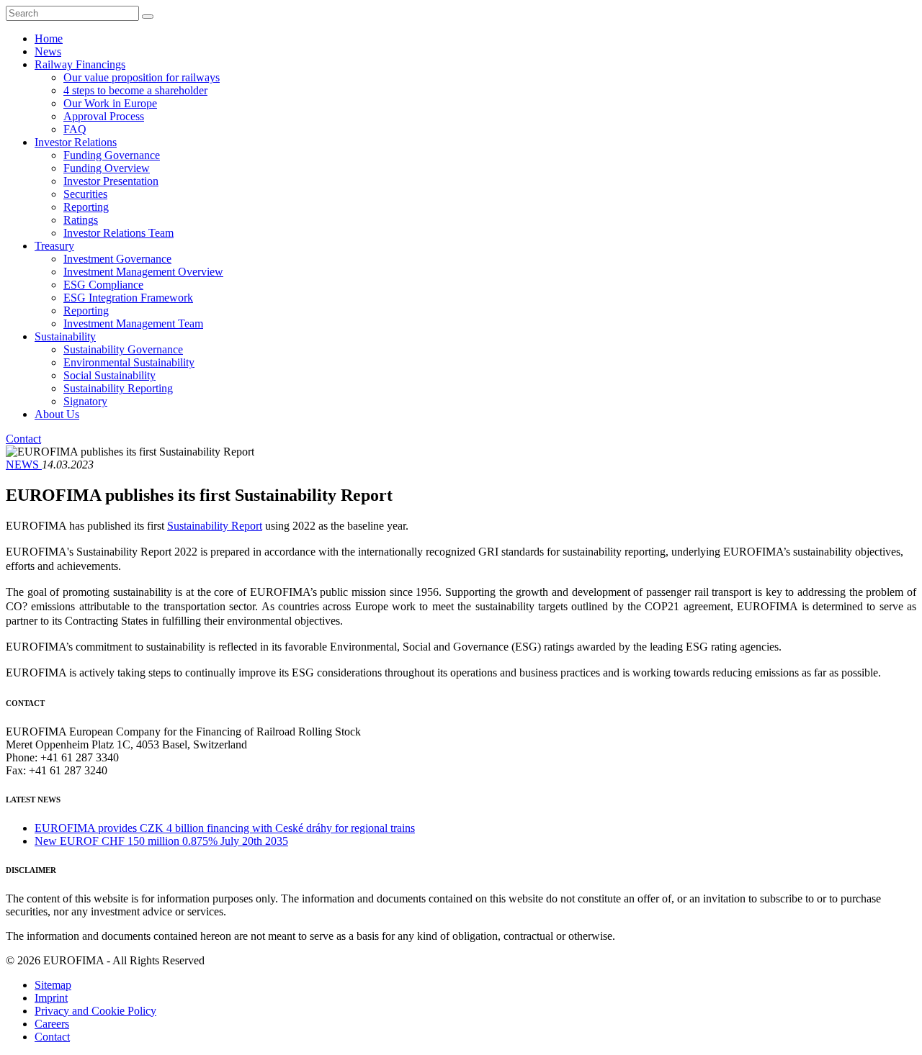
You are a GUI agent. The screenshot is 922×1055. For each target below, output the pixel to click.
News (48, 51)
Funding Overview (106, 168)
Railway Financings (80, 64)
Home (49, 38)
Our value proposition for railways (141, 77)
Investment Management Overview (143, 272)
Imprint (51, 998)
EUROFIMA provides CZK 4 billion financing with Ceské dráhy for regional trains (225, 828)
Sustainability (65, 336)
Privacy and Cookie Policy (95, 1011)
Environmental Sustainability (128, 362)
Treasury (54, 246)
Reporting (86, 207)
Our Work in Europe (110, 103)
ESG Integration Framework (128, 297)
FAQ (74, 129)
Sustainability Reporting (118, 388)
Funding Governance (111, 155)
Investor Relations (76, 142)
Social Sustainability (109, 375)
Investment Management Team (133, 323)
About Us (57, 414)
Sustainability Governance (123, 349)
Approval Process (103, 116)
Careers (52, 1024)
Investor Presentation (110, 181)
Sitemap (53, 985)
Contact (23, 439)
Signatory (85, 401)
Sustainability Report (214, 526)
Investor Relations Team (118, 233)
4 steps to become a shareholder (135, 90)
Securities (85, 194)
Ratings (80, 220)
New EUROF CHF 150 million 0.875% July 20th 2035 (161, 841)
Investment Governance (117, 259)
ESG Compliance (103, 285)
